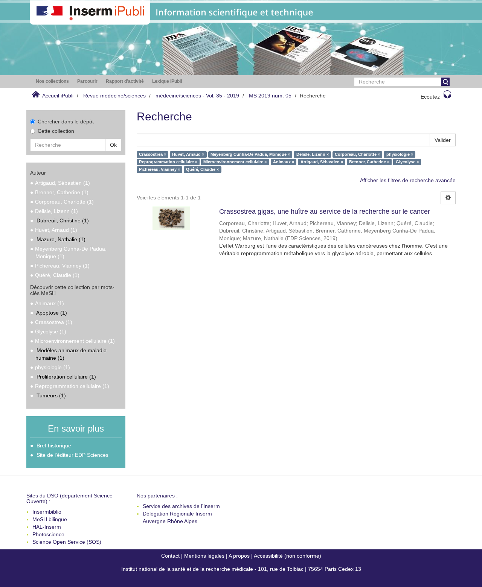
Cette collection (56, 131)
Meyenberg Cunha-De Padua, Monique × (250, 154)
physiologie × (399, 154)
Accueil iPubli (57, 96)
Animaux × (283, 162)
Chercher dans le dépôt (66, 122)
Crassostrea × (152, 154)
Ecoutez (430, 97)
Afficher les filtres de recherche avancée (408, 180)
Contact (170, 556)
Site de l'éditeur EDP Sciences (72, 455)
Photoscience (48, 534)
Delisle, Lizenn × (312, 154)
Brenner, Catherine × (369, 162)
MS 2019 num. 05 (270, 96)
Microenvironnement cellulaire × (235, 162)
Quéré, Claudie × (202, 169)
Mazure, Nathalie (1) (61, 239)
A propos (239, 556)
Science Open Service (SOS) (66, 542)
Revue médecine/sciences (114, 96)
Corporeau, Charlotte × (357, 154)
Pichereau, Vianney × (159, 169)
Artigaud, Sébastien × (321, 162)
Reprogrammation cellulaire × (168, 162)
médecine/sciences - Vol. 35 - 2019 (197, 96)
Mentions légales (204, 556)
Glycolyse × (407, 162)
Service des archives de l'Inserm (181, 506)
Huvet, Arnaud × (188, 154)
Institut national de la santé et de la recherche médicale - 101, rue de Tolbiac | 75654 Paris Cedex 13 (241, 569)
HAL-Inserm (46, 527)
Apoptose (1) (51, 313)
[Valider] (445, 81)
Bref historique (54, 446)
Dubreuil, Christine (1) (63, 220)
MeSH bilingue (49, 519)
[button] (52, 81)
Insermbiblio (46, 512)
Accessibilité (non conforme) (287, 556)
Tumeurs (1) (51, 395)
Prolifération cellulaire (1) (66, 377)
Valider (443, 140)
